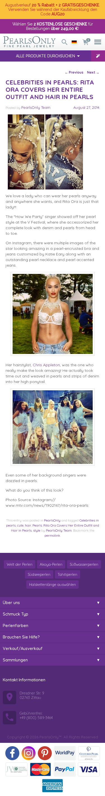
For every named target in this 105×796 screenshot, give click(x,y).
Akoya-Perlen (51, 564)
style (36, 530)
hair (28, 525)
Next (93, 72)
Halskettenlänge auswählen (52, 584)
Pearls (37, 525)
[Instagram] (28, 753)
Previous (74, 72)
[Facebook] (12, 753)
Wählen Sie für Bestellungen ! (52, 26)
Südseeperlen (39, 574)
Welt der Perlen (19, 564)
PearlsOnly (52, 520)
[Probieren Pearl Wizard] (98, 55)
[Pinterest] (45, 753)
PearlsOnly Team (35, 107)
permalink (52, 535)
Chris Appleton (46, 364)
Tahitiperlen (67, 574)
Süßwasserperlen (84, 564)
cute (20, 525)
